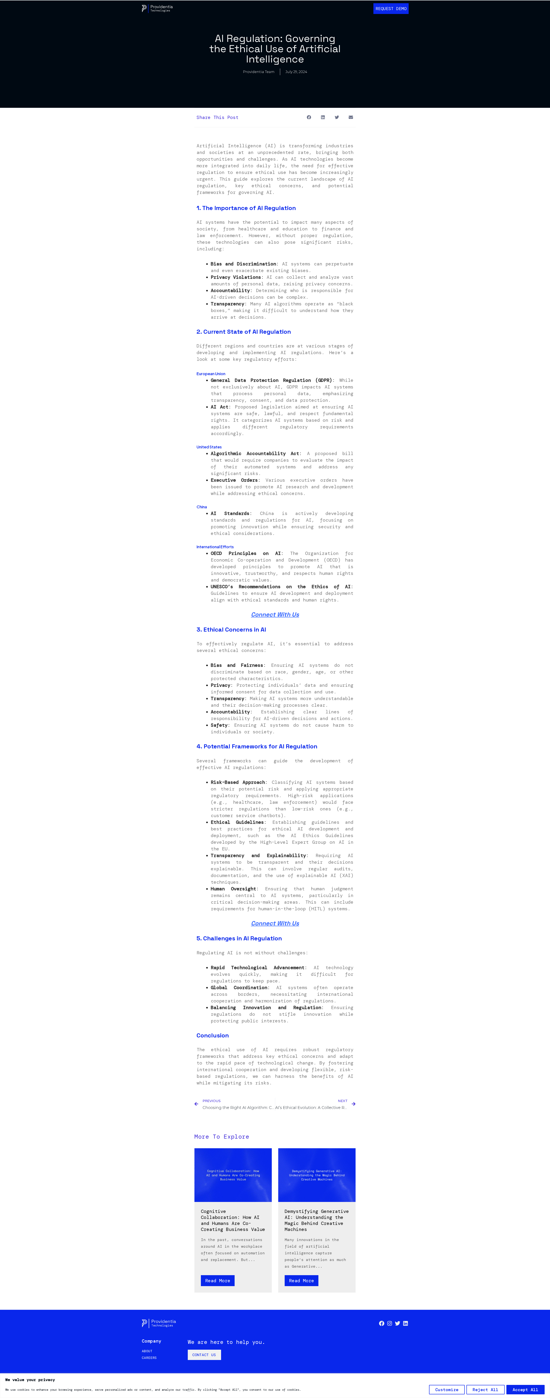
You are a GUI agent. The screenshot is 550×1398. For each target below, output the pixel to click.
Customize (446, 1389)
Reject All (485, 1389)
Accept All (525, 1389)
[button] (309, 117)
